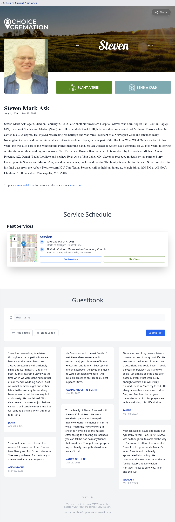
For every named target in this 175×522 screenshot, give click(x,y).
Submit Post (155, 332)
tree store (76, 185)
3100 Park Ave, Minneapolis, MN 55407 (69, 252)
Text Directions (71, 259)
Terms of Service (97, 506)
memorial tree (26, 185)
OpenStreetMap (91, 512)
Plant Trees (134, 259)
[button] (23, 244)
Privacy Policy (77, 506)
